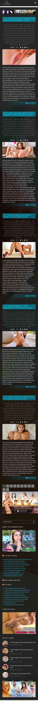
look (31, 33)
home (17, 128)
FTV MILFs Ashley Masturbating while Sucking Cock (17, 590)
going (5, 128)
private (18, 132)
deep (33, 123)
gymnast (10, 128)
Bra (30, 314)
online (26, 35)
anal (5, 26)
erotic (21, 224)
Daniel (16, 24)
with (32, 42)
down (4, 30)
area (24, 26)
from (14, 32)
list (34, 228)
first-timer (26, 226)
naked (18, 130)
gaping (21, 32)
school (5, 39)
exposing (22, 124)
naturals (32, 412)
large (5, 319)
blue (9, 28)
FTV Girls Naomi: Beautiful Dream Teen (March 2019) (18, 114)
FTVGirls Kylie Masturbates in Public (13, 575)
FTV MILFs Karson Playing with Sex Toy (13, 594)
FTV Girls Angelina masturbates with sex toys (15, 563)
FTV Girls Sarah (27, 403)
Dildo (5, 124)
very (22, 42)
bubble (32, 314)
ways (29, 42)
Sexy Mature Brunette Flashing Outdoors (14, 604)
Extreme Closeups (22, 30)
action (4, 121)
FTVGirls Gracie (27, 312)
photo (5, 37)
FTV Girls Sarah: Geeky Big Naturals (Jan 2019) (18, 398)
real (33, 37)
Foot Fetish (13, 126)
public (22, 37)
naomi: (22, 130)
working (12, 44)
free (7, 32)
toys (29, 41)
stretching (32, 39)
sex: (8, 39)
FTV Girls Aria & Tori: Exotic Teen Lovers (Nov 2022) (21, 666)
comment (14, 123)
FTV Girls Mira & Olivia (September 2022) (20, 673)
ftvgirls (17, 32)
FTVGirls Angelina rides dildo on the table (14, 561)
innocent (11, 33)
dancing (29, 123)
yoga (31, 235)
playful (14, 132)
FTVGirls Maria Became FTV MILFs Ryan (14, 601)
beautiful (28, 26)
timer (26, 233)
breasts (7, 406)
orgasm (30, 35)
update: (6, 42)
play (15, 37)
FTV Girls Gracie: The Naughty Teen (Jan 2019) (17, 307)
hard (14, 128)
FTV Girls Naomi (26, 119)
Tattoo (14, 417)
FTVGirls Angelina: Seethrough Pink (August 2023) (23, 642)
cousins (29, 28)
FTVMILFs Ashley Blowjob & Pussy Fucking (14, 588)
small (11, 39)
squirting (22, 39)
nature (5, 414)
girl (24, 32)
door (19, 406)
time (23, 41)
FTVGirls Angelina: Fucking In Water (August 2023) (21, 658)
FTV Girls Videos (10, 556)
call (16, 28)
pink (12, 37)
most (15, 35)
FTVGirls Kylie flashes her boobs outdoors (14, 570)
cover (16, 406)
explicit (32, 224)
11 (7, 489)
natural (19, 35)
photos (9, 37)
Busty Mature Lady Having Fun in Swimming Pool (16, 597)
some (14, 39)
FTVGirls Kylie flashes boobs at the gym (14, 574)
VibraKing (12, 326)
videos (25, 42)
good (30, 32)
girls (27, 32)
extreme (15, 30)
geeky (31, 408)
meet (11, 130)
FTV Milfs (8, 585)
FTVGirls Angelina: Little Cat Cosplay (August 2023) (21, 650)
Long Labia (27, 33)
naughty (27, 319)
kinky (29, 228)
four (21, 408)
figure (28, 30)
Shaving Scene (31, 132)
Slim (33, 321)
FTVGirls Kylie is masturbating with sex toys (15, 568)
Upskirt (10, 42)
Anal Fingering (10, 26)
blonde (5, 28)
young (15, 44)
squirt (18, 39)
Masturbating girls (12, 580)
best (32, 405)
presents (18, 37)
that (18, 41)
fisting (32, 226)
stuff (5, 41)
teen (7, 135)
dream (11, 124)
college (25, 28)
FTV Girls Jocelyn (25, 24)
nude (22, 35)
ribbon (9, 415)
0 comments (24, 44)
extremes (10, 317)
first (5, 32)
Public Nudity (28, 37)
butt (4, 315)
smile (7, 133)
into (20, 33)
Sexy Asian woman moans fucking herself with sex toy (18, 559)
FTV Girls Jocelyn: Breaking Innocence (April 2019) (19, 19)
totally (18, 135)
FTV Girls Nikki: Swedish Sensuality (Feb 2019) (17, 216)
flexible (5, 228)
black (32, 26)
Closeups (20, 28)
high (33, 32)
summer (15, 324)
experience (9, 30)
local (30, 410)
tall (4, 135)
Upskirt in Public (17, 42)
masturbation (6, 35)
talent (20, 233)
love (34, 33)
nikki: (22, 230)
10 (4, 489)
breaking (12, 28)
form (8, 228)
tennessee (14, 41)
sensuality (24, 232)
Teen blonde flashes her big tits (12, 572)
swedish (16, 233)
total (26, 41)
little (27, 410)
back (26, 121)
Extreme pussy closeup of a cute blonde (14, 566)
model (12, 35)
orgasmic (5, 321)
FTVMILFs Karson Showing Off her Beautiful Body (16, 592)
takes (33, 133)
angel (21, 26)
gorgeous (21, 228)
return (6, 415)
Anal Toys (16, 26)
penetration (7, 232)
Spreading (15, 133)
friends (10, 32)
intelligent (16, 33)
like (23, 33)
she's (4, 133)
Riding (25, 132)
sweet (8, 41)
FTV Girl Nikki (27, 221)
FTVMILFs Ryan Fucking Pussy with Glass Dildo (16, 599)
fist (30, 226)
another (23, 405)
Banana (24, 223)
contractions (20, 123)
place (23, 414)
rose (13, 415)
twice (32, 41)
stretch (27, 39)
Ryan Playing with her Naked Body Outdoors (15, 595)
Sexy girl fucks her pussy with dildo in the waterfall (16, 565)
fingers (32, 30)
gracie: (30, 317)
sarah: (16, 415)
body (4, 123)
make (32, 128)
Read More (31, 103)
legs (20, 128)
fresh (20, 126)
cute (33, 28)
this (21, 41)
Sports (27, 415)
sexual (31, 232)
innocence (5, 33)
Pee (34, 35)
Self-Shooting (28, 321)
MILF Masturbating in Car (10, 603)
